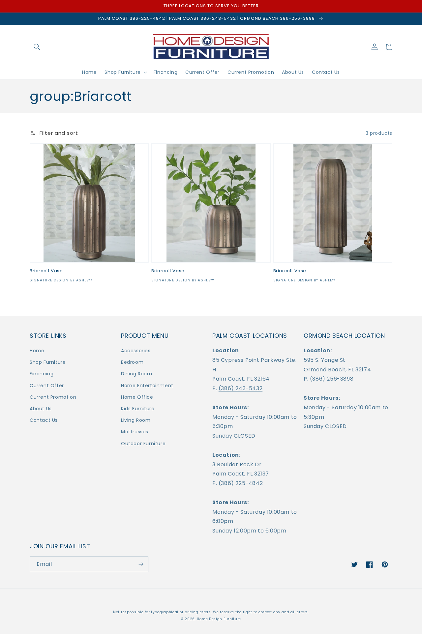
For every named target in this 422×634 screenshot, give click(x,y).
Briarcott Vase (46, 271)
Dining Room (136, 373)
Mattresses (134, 431)
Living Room (136, 420)
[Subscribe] (141, 564)
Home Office (137, 397)
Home (37, 350)
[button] (37, 47)
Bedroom (132, 362)
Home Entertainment (147, 385)
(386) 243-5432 (240, 388)
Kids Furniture (137, 408)
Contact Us (44, 420)
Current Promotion (53, 397)
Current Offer (47, 385)
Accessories (136, 350)
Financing (41, 373)
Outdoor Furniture (143, 443)
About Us (41, 408)
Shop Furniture (48, 362)
